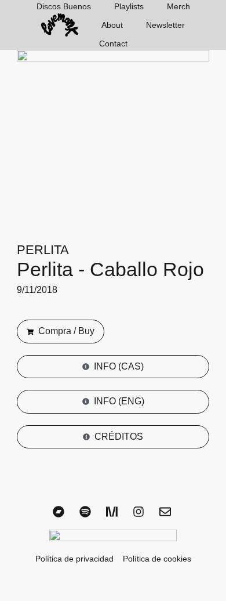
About (112, 25)
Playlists (129, 6)
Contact (113, 43)
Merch (178, 6)
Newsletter (165, 25)
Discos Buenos (64, 6)
